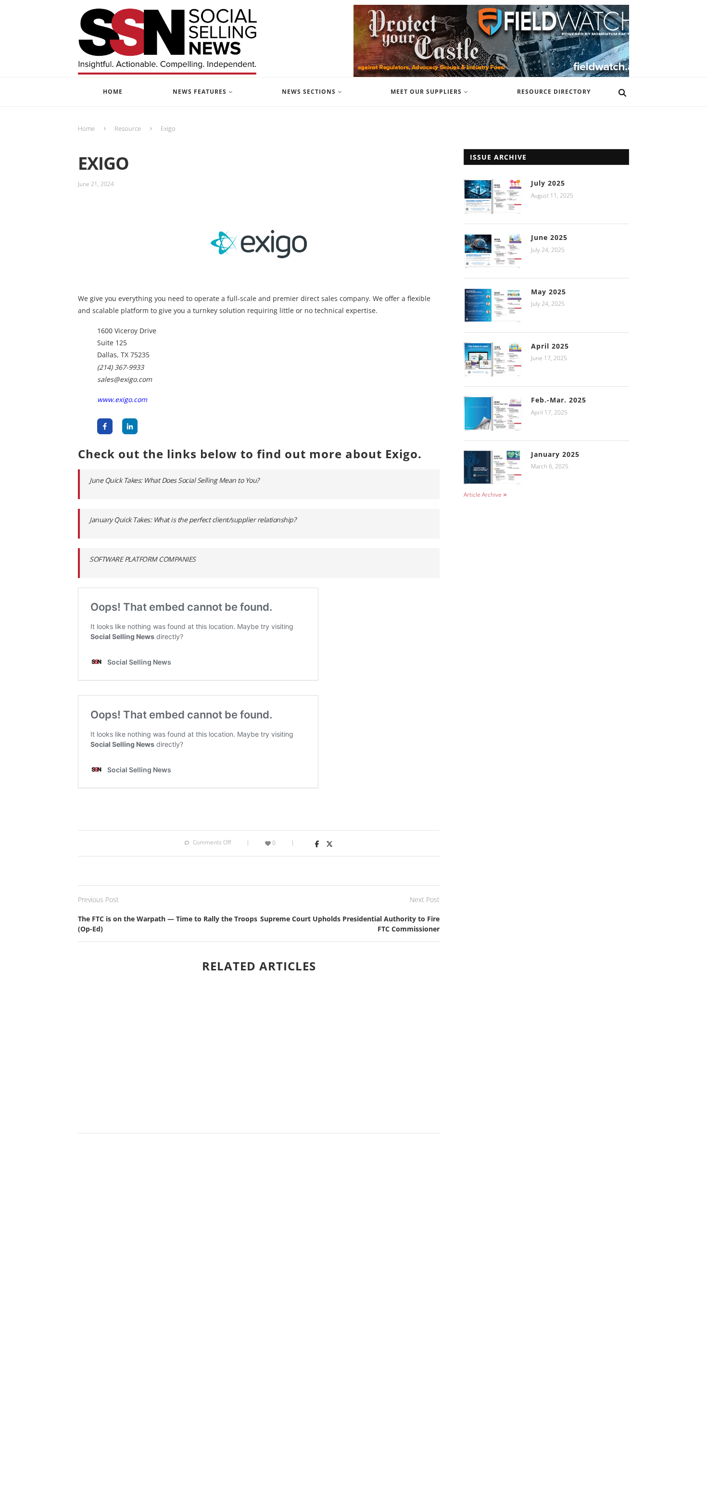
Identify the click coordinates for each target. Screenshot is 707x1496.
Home (86, 128)
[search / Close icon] (622, 92)
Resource (127, 128)
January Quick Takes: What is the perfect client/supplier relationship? (192, 519)
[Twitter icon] (327, 843)
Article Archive (483, 494)
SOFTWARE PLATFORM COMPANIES (142, 559)
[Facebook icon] (316, 843)
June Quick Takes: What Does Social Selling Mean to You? (174, 480)
